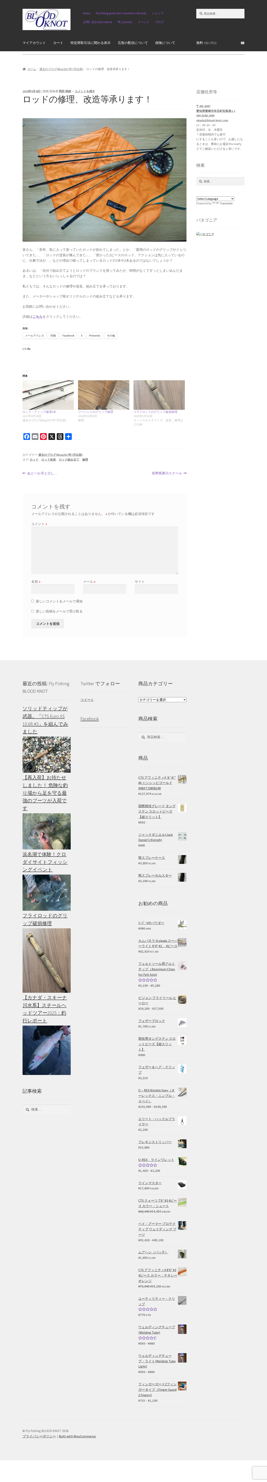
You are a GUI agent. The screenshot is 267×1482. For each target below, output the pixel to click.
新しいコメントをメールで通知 (59, 601)
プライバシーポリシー (39, 1436)
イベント (144, 22)
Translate (226, 203)
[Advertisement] (220, 742)
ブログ (159, 22)
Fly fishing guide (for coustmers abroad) (121, 13)
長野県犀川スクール (167, 473)
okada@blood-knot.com (212, 120)
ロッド (34, 459)
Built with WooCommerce (77, 1436)
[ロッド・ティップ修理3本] (48, 395)
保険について (165, 43)
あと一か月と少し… (42, 473)
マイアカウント (34, 43)
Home (86, 13)
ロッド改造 (48, 459)
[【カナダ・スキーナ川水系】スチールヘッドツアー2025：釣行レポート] (47, 1050)
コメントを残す (85, 91)
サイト (140, 581)
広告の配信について (133, 43)
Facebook (90, 719)
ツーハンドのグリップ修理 (95, 412)
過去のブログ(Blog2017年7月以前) (61, 69)
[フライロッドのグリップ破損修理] (159, 395)
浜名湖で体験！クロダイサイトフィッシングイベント (45, 861)
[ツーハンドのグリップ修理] (103, 395)
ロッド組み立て (69, 459)
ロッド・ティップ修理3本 (39, 412)
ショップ (158, 13)
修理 (85, 459)
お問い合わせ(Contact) (97, 22)
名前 (35, 581)
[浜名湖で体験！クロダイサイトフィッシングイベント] (47, 893)
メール (89, 581)
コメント (39, 524)
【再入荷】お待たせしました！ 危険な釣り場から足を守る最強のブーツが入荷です (45, 793)
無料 (206, 43)
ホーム (32, 69)
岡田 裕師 (65, 91)
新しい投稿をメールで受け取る (59, 611)
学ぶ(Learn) (125, 22)
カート (58, 43)
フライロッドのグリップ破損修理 (155, 412)
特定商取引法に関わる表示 (91, 43)
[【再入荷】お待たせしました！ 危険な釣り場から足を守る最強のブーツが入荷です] (47, 831)
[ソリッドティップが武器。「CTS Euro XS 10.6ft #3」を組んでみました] (47, 755)
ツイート (87, 700)
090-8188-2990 (205, 115)
